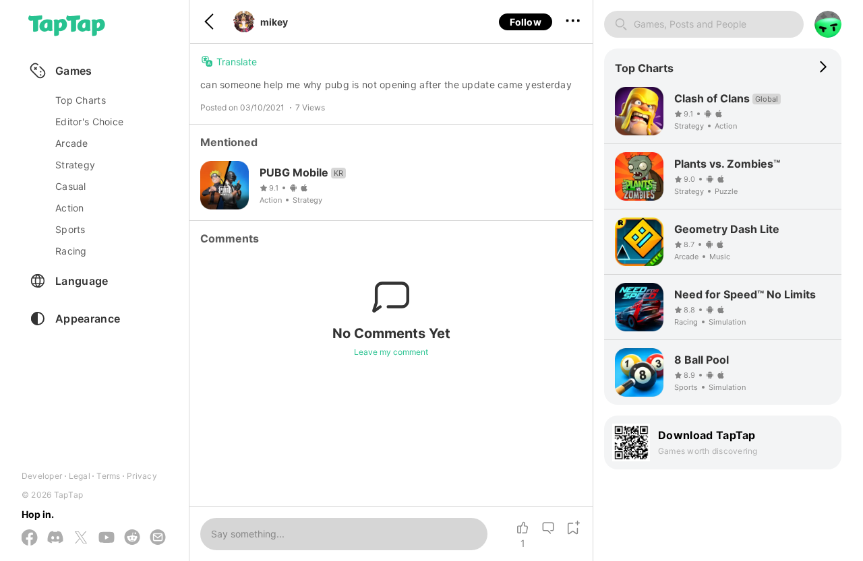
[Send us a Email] (158, 538)
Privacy (142, 476)
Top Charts (80, 100)
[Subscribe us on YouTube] (106, 538)
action (69, 207)
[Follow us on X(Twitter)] (81, 538)
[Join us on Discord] (55, 538)
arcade (71, 143)
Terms (108, 476)
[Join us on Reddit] (132, 538)
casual (70, 186)
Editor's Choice (89, 121)
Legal (79, 476)
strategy (75, 164)
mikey (274, 22)
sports (70, 229)
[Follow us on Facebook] (30, 538)
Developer (42, 476)
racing (71, 251)
